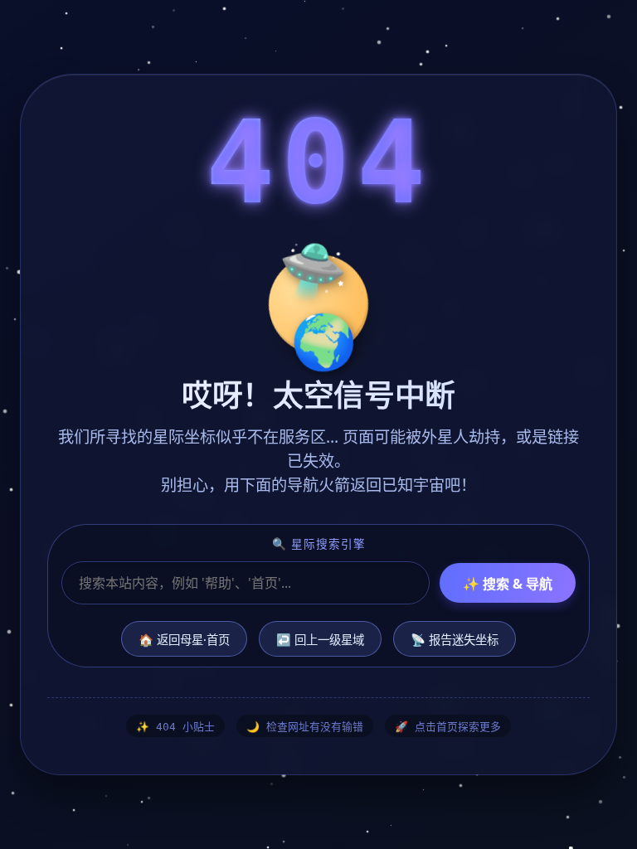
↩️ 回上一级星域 (320, 640)
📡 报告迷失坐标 (454, 640)
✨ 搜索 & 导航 (507, 584)
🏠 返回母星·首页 (184, 640)
